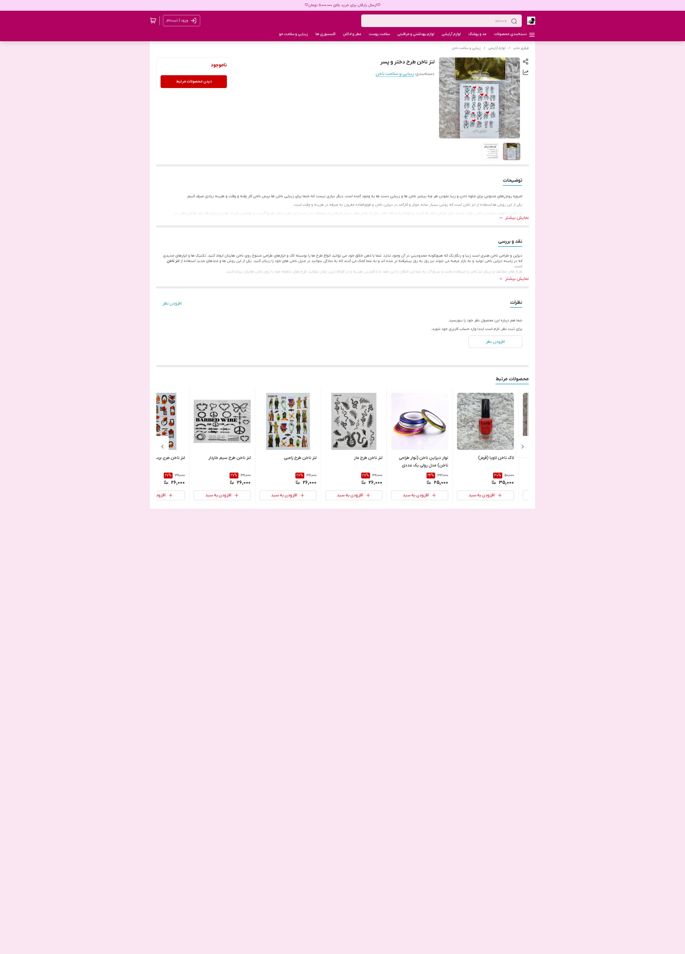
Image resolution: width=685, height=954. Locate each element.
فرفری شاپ (521, 48)
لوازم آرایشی (496, 48)
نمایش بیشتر (517, 218)
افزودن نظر (172, 303)
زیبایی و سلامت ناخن (466, 48)
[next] (162, 446)
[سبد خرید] (153, 20)
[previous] (522, 446)
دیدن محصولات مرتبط (194, 81)
